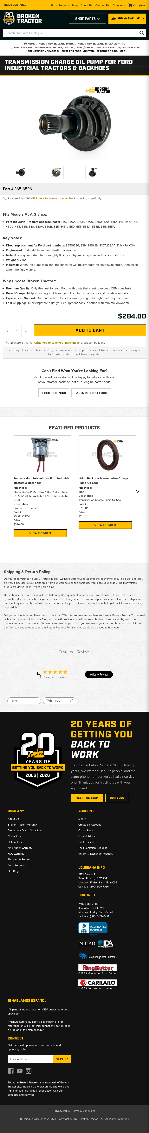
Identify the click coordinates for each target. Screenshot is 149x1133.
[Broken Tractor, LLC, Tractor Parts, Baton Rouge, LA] (92, 929)
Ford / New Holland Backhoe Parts (101, 43)
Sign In (82, 819)
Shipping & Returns (19, 859)
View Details (40, 533)
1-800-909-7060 (54, 393)
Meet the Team (87, 798)
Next (137, 492)
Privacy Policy (62, 1111)
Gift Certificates (87, 842)
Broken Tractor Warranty (22, 825)
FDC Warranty (16, 854)
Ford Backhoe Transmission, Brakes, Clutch (43, 47)
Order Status (86, 830)
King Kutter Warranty (20, 848)
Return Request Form (60, 627)
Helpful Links (15, 842)
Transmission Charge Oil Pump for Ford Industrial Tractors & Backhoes (76, 51)
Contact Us (102, 5)
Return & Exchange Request (95, 854)
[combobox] (24, 700)
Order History (86, 836)
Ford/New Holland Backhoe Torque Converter (108, 47)
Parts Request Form (91, 393)
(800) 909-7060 (15, 5)
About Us (86, 5)
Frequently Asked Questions (25, 830)
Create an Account (89, 825)
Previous (11, 492)
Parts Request (60, 5)
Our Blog (117, 798)
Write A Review (99, 674)
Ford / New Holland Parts (56, 43)
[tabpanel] (42, 486)
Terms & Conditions (83, 1111)
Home (31, 43)
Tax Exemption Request (92, 848)
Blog (75, 5)
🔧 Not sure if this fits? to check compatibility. (52, 198)
